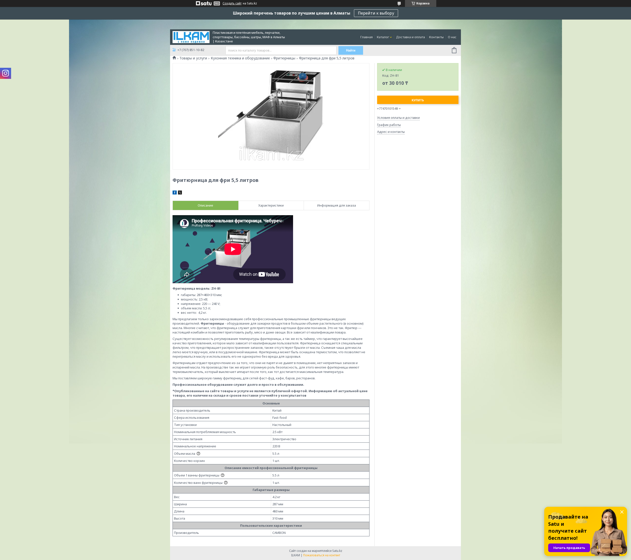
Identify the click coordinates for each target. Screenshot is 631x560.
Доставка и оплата (410, 37)
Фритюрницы (284, 58)
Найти (350, 50)
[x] (180, 193)
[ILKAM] (191, 37)
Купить (418, 100)
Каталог (383, 37)
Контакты (436, 37)
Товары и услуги (193, 58)
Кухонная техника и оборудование (240, 58)
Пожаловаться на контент (321, 555)
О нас (452, 37)
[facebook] (175, 193)
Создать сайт (232, 3)
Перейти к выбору (376, 13)
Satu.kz (337, 551)
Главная (366, 37)
